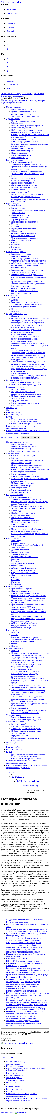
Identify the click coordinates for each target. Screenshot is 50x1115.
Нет (8, 88)
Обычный (11, 23)
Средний (10, 27)
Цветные (10, 81)
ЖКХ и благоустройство (28, 781)
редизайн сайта (14, 1113)
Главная (10, 772)
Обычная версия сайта (11, 2)
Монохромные (13, 85)
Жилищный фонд (30, 786)
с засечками (12, 13)
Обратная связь (7, 1057)
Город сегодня (18, 776)
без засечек (11, 9)
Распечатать (8, 1041)
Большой (10, 31)
